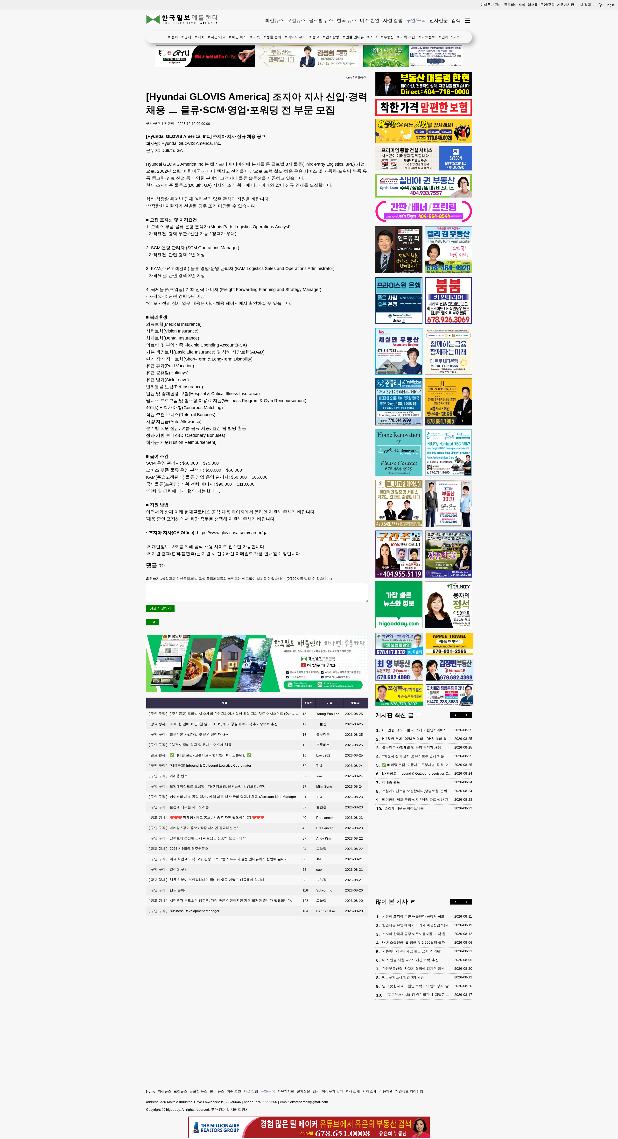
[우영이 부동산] (423, 142)
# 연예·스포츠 (449, 37)
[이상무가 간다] (257, 691)
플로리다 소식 (514, 5)
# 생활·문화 (272, 37)
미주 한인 (369, 20)
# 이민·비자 (238, 37)
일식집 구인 (168, 869)
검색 (456, 20)
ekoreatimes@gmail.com (309, 1102)
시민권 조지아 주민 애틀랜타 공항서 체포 (413, 916)
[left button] (455, 715)
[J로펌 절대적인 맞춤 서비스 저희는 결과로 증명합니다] (398, 503)
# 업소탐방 (331, 37)
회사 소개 (352, 1091)
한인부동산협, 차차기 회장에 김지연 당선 (413, 968)
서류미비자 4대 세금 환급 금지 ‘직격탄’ (411, 951)
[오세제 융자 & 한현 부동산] (423, 95)
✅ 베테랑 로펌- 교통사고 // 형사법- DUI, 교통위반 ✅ (200, 755)
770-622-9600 (266, 1102)
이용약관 (386, 1091)
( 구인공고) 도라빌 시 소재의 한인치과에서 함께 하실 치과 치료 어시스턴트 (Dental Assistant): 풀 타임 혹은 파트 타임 (248, 713)
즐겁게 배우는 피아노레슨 (179, 807)
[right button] (466, 715)
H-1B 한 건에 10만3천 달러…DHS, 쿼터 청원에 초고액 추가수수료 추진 (213, 724)
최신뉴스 (274, 20)
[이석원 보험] (423, 115)
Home (150, 1091)
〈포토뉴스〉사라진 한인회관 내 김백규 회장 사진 (418, 995)
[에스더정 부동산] (448, 503)
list (152, 622)
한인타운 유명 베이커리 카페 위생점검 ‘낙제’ (415, 925)
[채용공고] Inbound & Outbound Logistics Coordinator (200, 765)
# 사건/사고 (216, 37)
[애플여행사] (449, 644)
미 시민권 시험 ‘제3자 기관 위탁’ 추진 (410, 960)
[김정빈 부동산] (449, 669)
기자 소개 (369, 1091)
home (348, 77)
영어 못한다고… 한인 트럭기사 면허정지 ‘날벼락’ (417, 986)
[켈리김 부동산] (448, 249)
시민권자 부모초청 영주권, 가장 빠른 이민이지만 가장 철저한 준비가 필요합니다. (220, 900)
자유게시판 (565, 5)
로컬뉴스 (296, 20)
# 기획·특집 (406, 37)
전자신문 (438, 20)
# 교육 (255, 37)
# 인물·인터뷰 (353, 37)
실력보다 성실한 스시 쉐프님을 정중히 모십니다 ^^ (197, 838)
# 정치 (173, 37)
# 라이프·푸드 (295, 37)
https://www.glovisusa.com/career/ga (232, 532)
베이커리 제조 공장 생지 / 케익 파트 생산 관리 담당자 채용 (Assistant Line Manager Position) (229, 797)
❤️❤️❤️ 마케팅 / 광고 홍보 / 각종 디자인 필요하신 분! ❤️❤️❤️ (206, 817)
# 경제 (186, 37)
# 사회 (199, 37)
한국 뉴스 (346, 20)
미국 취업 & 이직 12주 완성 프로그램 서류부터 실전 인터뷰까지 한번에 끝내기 (218, 859)
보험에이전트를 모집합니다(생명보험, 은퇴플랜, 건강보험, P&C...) (209, 786)
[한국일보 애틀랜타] (182, 20)
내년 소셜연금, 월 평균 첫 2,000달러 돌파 (413, 942)
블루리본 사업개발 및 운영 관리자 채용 (189, 734)
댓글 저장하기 (160, 608)
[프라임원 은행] (398, 300)
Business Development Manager (184, 911)
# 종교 (314, 37)
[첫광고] (412, 56)
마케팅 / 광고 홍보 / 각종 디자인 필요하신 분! (193, 828)
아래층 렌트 (168, 776)
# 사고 (372, 37)
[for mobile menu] (467, 20)
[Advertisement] (423, 857)
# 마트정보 (427, 37)
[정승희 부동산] (448, 554)
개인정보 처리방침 (409, 1091)
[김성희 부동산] (309, 56)
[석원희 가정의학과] (399, 644)
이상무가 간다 (491, 5)
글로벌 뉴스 (321, 20)
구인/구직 (547, 5)
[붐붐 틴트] (448, 300)
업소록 (533, 5)
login (610, 5)
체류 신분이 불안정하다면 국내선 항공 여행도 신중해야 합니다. (207, 880)
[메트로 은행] (448, 351)
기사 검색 (583, 5)
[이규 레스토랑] (205, 56)
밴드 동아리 (168, 890)
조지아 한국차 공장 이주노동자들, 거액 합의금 (417, 934)
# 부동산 (387, 37)
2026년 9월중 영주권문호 (178, 848)
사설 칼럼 (393, 20)
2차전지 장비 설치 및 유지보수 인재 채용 (190, 745)
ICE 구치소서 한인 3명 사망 (403, 977)
